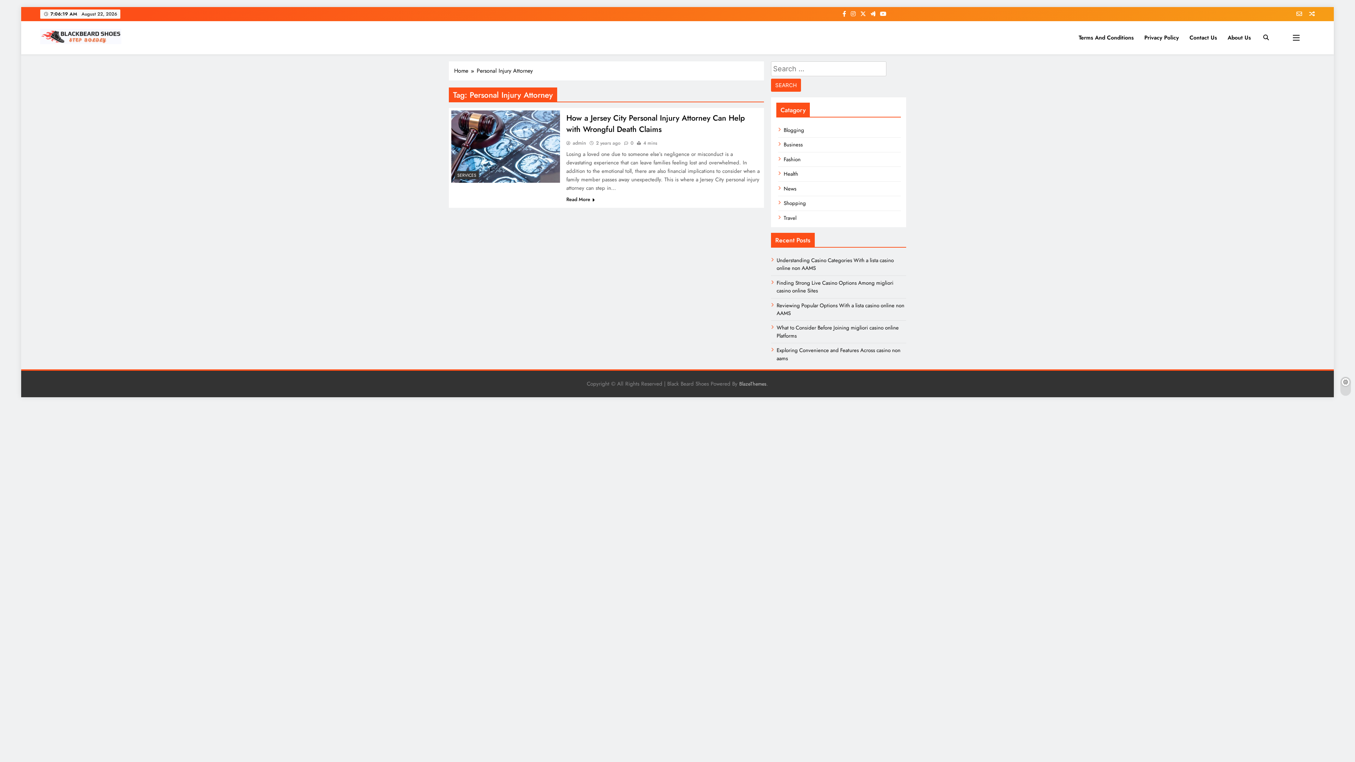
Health (791, 174)
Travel (790, 218)
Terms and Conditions (1106, 38)
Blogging (794, 130)
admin (579, 142)
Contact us (1203, 38)
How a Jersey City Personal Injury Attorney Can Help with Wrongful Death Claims (655, 123)
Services (466, 175)
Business (793, 145)
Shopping (795, 203)
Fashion (792, 159)
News (790, 189)
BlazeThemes (752, 383)
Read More (578, 199)
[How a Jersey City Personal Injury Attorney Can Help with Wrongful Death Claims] (505, 146)
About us (1239, 38)
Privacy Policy (1161, 38)
